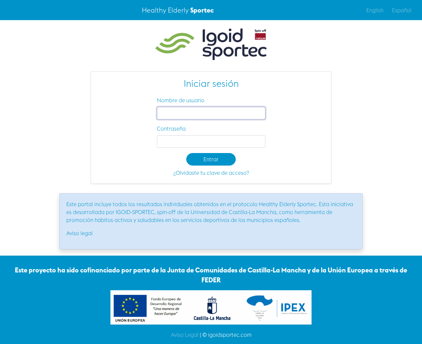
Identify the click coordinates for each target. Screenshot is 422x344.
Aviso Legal (184, 334)
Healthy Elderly (178, 10)
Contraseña (171, 128)
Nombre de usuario (180, 100)
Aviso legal (79, 233)
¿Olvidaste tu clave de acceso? (211, 173)
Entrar (211, 159)
